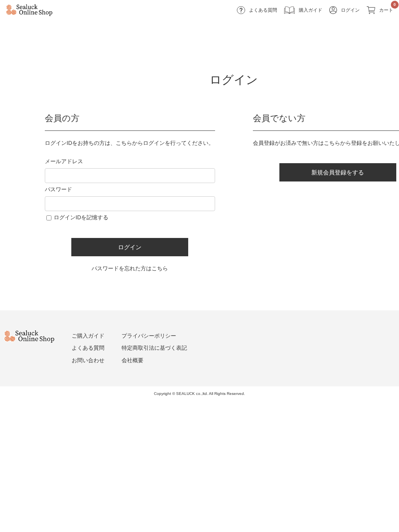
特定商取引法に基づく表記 (154, 348)
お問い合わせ (88, 360)
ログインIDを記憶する (81, 217)
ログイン (129, 247)
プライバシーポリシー (149, 336)
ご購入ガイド (88, 336)
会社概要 (132, 360)
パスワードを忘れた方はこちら (130, 268)
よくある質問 (88, 348)
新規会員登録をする (337, 172)
